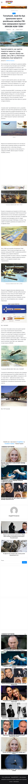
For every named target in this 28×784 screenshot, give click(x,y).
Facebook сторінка (9, 443)
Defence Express (10, 60)
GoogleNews (20, 442)
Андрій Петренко (14, 516)
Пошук (2, 560)
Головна (13, 10)
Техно (16, 10)
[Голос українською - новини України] (9, 2)
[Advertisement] (14, 169)
